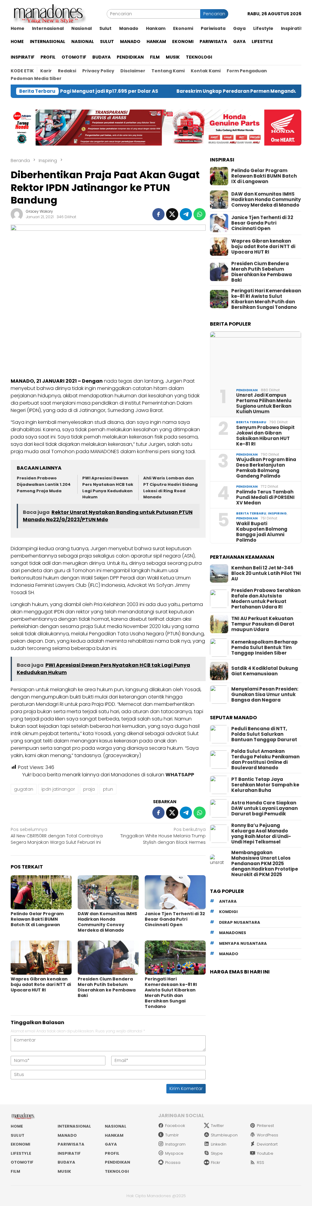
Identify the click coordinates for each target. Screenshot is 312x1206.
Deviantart (267, 1144)
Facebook (175, 1125)
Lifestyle (21, 1153)
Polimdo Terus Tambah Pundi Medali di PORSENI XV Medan (265, 497)
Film (15, 1171)
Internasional (74, 1126)
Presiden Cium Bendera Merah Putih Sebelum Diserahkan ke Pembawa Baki (107, 987)
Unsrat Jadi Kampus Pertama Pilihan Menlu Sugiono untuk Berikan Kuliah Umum (264, 403)
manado (228, 954)
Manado (67, 1135)
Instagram (175, 1144)
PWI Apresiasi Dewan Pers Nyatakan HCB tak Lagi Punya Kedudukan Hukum (107, 487)
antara (228, 901)
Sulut (17, 1135)
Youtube (265, 1153)
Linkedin (218, 1144)
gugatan (23, 789)
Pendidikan (247, 390)
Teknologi (117, 1171)
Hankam (114, 1135)
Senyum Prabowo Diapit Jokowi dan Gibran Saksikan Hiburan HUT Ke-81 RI (265, 436)
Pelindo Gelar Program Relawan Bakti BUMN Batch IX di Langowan (37, 919)
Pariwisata (71, 1144)
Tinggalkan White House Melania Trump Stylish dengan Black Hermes (163, 835)
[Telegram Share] (186, 214)
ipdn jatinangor (58, 789)
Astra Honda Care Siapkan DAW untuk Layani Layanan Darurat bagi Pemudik (264, 808)
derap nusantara (239, 922)
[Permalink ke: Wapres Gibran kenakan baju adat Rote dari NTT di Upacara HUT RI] (41, 958)
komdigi (228, 912)
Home (17, 1126)
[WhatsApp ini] (199, 214)
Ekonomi (20, 1144)
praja (89, 789)
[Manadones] (48, 13)
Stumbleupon (224, 1135)
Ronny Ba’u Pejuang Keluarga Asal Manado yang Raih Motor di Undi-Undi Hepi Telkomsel (261, 834)
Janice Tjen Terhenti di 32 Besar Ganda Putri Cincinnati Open (175, 919)
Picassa (172, 1162)
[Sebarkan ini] (158, 214)
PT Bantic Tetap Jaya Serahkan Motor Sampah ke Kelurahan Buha (265, 785)
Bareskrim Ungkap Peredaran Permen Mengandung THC (218, 91)
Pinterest (265, 1125)
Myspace (174, 1153)
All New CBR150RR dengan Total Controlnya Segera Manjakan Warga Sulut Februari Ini (57, 835)
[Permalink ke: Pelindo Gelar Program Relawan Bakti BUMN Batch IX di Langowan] (41, 892)
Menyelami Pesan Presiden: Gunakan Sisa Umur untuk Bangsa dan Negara (264, 694)
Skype (217, 1153)
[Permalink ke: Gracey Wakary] (17, 214)
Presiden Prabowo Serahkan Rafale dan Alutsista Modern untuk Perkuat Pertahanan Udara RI (265, 599)
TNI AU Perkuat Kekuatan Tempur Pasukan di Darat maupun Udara (262, 624)
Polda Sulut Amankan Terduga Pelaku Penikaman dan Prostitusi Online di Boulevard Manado (265, 760)
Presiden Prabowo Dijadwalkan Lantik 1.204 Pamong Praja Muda (44, 484)
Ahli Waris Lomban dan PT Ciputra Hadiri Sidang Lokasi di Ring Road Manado (170, 487)
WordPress (267, 1135)
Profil (112, 1153)
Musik (64, 1171)
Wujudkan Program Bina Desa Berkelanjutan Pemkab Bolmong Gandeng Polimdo (266, 468)
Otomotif (22, 1162)
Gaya (111, 1144)
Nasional (115, 1126)
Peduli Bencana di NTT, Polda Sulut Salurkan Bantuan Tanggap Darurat (264, 734)
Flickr (215, 1162)
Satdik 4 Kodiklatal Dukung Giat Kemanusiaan (264, 671)
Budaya (66, 1162)
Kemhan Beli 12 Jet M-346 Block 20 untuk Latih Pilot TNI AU (266, 573)
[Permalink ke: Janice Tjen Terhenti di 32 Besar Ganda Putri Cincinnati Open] (175, 892)
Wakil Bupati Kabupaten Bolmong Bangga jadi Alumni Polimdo (261, 532)
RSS (260, 1162)
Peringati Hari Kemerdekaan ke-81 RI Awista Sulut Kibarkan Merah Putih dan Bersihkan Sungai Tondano (171, 992)
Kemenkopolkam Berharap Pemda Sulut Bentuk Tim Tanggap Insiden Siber (264, 647)
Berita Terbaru (251, 422)
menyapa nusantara (243, 943)
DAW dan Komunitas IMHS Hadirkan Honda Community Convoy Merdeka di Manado (107, 922)
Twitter (217, 1125)
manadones (232, 933)
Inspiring (277, 513)
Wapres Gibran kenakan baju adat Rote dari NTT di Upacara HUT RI (41, 984)
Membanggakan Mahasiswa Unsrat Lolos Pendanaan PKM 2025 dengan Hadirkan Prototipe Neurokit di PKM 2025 (264, 863)
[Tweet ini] (172, 214)
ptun (108, 789)
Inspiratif (69, 1153)
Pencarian (214, 14)
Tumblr (172, 1135)
